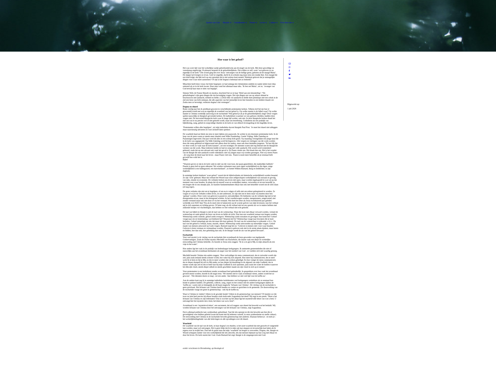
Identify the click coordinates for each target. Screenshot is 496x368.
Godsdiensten (239, 22)
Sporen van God (213, 22)
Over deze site (286, 22)
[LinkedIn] (289, 78)
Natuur (252, 22)
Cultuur (272, 22)
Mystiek (226, 22)
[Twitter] (290, 74)
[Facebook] (289, 71)
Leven (262, 22)
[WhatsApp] (289, 67)
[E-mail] (290, 63)
